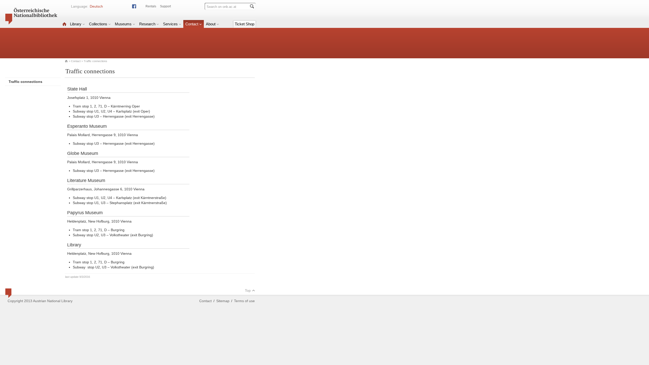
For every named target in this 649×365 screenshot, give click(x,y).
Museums (123, 24)
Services (170, 24)
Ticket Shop (244, 24)
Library (75, 24)
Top (248, 290)
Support (165, 6)
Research (147, 24)
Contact (191, 24)
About (210, 24)
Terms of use (244, 301)
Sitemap (222, 301)
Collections (98, 24)
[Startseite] (64, 24)
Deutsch (96, 6)
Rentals (151, 6)
